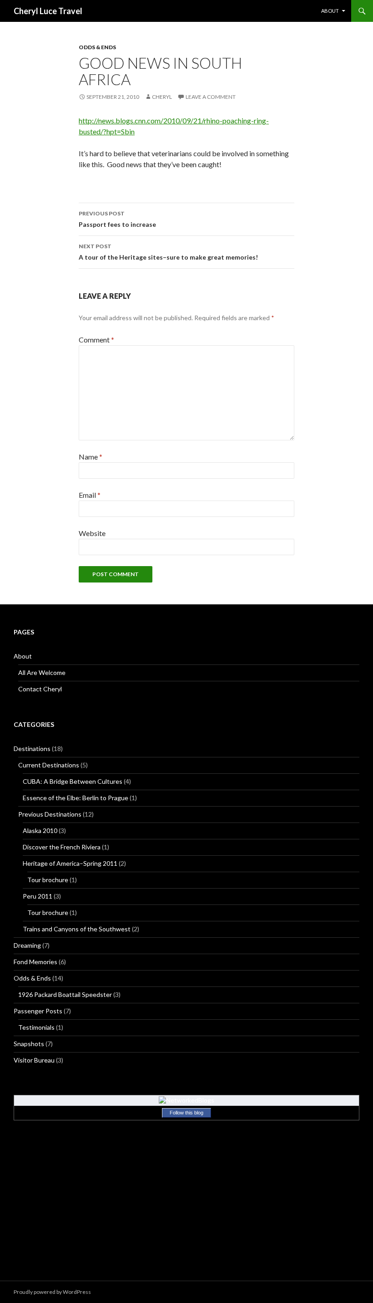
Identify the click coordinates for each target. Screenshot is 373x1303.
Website (92, 533)
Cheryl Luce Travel (48, 11)
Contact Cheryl (40, 689)
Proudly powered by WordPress (52, 1291)
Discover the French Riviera (62, 847)
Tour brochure (47, 880)
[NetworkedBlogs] (186, 1100)
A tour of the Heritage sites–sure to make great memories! (168, 252)
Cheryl (162, 96)
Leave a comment (211, 96)
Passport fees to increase (117, 219)
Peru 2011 (37, 896)
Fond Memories (35, 962)
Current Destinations (48, 765)
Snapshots (29, 1044)
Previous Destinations (49, 814)
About (330, 11)
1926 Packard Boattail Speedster (65, 994)
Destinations (32, 748)
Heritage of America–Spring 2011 (70, 863)
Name (90, 456)
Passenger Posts (38, 1011)
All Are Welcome (42, 672)
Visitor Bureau (34, 1060)
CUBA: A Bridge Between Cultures (72, 781)
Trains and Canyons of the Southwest (77, 929)
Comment (96, 339)
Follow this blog (186, 1112)
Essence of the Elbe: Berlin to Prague (75, 798)
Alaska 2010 (40, 830)
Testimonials (36, 1027)
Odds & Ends (97, 47)
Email (90, 495)
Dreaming (27, 945)
